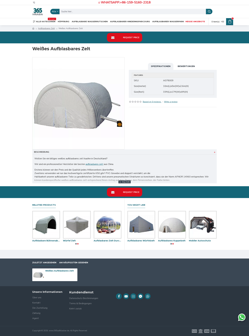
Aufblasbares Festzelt (100, 240)
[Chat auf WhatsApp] (241, 317)
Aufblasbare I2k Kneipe (39, 240)
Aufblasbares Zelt (46, 28)
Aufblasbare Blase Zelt (156, 240)
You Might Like (136, 205)
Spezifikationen (160, 66)
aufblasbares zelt (94, 164)
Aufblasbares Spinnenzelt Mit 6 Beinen (188, 240)
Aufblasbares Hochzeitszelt (71, 240)
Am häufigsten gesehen (73, 262)
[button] (76, 243)
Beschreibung (41, 152)
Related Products (44, 205)
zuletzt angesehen (44, 262)
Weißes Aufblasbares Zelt (59, 270)
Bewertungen (186, 66)
